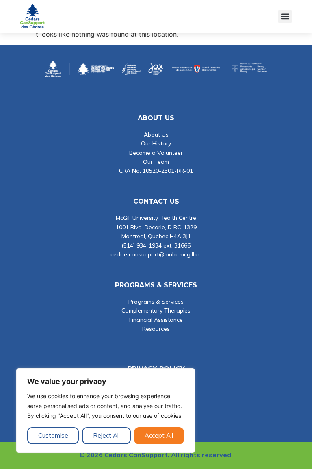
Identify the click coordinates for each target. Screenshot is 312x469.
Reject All (106, 435)
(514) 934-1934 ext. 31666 (156, 245)
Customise (53, 435)
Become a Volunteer (156, 152)
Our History (156, 143)
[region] (105, 410)
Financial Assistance (156, 320)
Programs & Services (156, 301)
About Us (156, 134)
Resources (156, 328)
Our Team (156, 161)
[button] (285, 16)
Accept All (159, 435)
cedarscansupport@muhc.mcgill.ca (156, 254)
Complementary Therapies (156, 310)
